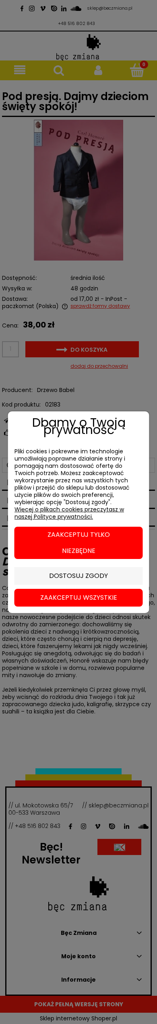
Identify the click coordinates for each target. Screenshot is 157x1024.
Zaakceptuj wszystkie (78, 597)
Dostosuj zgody (78, 575)
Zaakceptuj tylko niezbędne (79, 542)
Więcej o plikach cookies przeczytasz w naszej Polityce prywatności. (69, 513)
